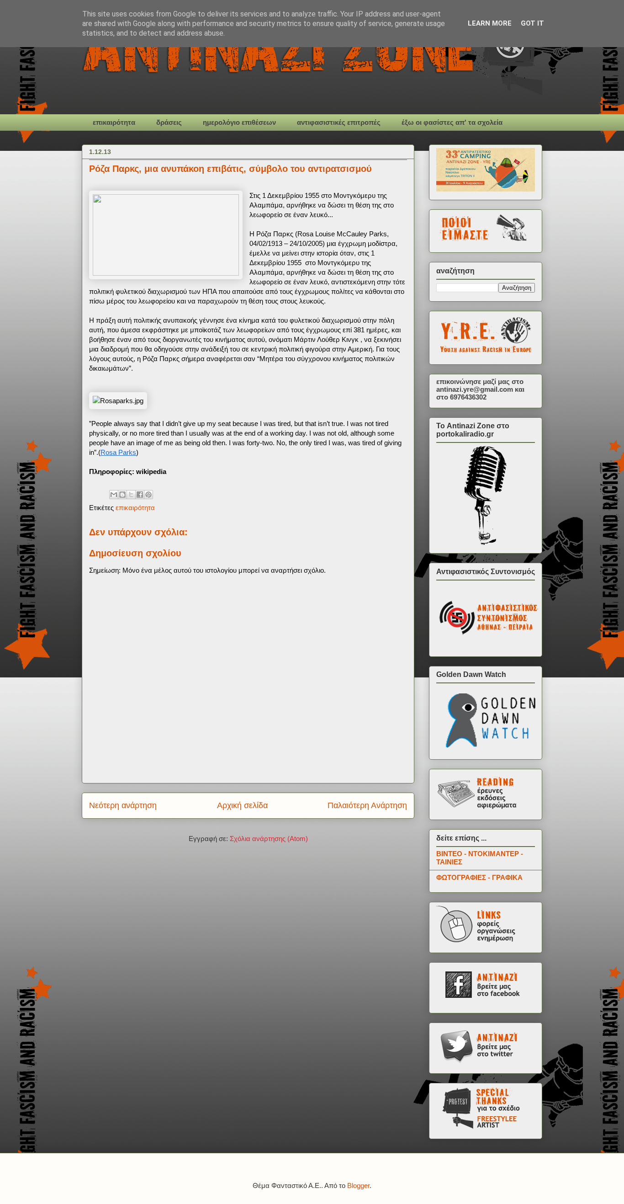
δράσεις (169, 122)
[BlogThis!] (122, 494)
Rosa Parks (118, 452)
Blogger (358, 1185)
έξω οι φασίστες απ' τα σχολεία (452, 122)
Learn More (490, 23)
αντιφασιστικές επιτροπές (339, 122)
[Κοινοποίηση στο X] (131, 494)
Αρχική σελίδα (242, 805)
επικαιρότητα (114, 122)
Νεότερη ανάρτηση (123, 805)
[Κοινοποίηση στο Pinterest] (148, 494)
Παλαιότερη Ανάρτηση (367, 805)
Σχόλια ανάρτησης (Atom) (269, 838)
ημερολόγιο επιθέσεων (239, 122)
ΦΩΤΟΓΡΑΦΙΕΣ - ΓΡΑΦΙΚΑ (479, 877)
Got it (532, 23)
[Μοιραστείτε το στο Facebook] (139, 494)
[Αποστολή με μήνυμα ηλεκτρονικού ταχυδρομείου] (113, 494)
